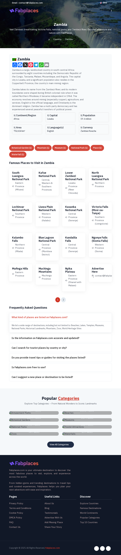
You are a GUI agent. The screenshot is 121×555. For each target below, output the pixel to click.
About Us (49, 503)
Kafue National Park (47, 174)
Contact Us (14, 527)
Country (57, 39)
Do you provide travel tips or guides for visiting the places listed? (48, 357)
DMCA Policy (15, 517)
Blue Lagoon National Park (47, 239)
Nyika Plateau (70, 270)
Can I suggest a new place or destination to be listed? (42, 377)
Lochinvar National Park (20, 208)
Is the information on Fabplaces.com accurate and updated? (45, 338)
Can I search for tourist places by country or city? (39, 347)
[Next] (70, 299)
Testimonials (51, 512)
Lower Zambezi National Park (73, 176)
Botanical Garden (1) (22, 148)
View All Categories (59, 444)
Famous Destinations (90, 508)
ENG (105, 2)
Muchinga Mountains (45, 270)
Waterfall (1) (18, 154)
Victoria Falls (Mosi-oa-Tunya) (100, 210)
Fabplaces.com (52, 548)
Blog (47, 508)
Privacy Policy (16, 503)
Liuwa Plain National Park (47, 208)
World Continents (89, 512)
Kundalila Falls (71, 239)
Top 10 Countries (89, 522)
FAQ (11, 522)
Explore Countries (89, 503)
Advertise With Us (53, 517)
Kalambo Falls (17, 239)
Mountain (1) (43, 148)
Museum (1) (60, 148)
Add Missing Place (54, 522)
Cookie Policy (16, 512)
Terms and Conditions (20, 508)
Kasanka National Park (73, 208)
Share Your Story (53, 527)
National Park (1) (79, 148)
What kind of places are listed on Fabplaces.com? (39, 317)
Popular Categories (90, 517)
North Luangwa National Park (100, 176)
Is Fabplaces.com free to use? (29, 367)
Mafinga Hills (20, 268)
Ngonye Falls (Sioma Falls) (100, 239)
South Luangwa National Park (20, 176)
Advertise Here (98, 270)
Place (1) (97, 148)
